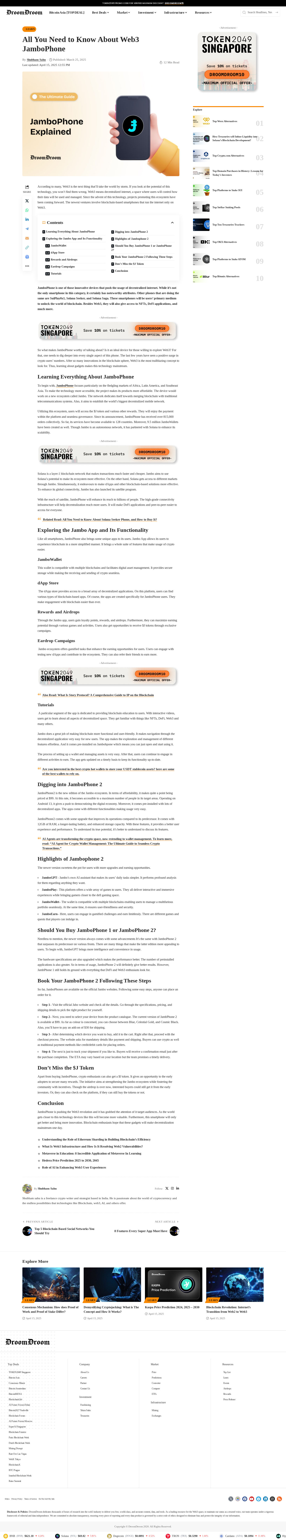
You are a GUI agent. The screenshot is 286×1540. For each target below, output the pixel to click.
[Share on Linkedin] (27, 219)
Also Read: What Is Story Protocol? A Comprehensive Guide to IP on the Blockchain (98, 695)
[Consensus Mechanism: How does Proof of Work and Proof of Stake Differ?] (51, 1284)
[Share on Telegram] (27, 228)
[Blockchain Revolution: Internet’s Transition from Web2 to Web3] (235, 1284)
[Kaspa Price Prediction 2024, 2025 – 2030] (173, 1284)
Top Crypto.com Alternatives (228, 155)
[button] (27, 247)
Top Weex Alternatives (224, 121)
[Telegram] (258, 1499)
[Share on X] (27, 200)
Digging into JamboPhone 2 (131, 231)
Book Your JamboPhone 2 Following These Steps (143, 256)
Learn (30, 29)
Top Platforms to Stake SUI (227, 190)
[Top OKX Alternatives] (201, 242)
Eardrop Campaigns (63, 266)
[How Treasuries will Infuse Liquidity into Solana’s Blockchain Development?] (201, 138)
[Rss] (279, 1499)
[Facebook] (244, 1499)
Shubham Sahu (36, 59)
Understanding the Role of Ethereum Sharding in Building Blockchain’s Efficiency (96, 1139)
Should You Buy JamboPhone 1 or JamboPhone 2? (141, 247)
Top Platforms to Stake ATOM (229, 259)
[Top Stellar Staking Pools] (201, 207)
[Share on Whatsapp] (27, 210)
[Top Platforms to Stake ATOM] (201, 259)
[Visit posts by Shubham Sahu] (27, 1189)
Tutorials (56, 273)
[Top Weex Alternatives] (201, 121)
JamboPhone (65, 385)
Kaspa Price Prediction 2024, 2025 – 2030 (172, 1307)
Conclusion (121, 270)
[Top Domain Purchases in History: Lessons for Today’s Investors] (201, 173)
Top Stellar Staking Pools (226, 207)
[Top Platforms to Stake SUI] (201, 190)
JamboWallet (58, 245)
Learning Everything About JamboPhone (70, 231)
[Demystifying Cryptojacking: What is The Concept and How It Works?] (112, 1284)
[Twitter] (230, 1499)
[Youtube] (251, 1499)
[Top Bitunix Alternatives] (201, 276)
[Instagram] (172, 1188)
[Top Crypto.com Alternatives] (201, 155)
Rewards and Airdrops (64, 259)
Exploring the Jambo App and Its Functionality (74, 238)
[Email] (27, 238)
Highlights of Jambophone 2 (131, 238)
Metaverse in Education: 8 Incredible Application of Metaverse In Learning (91, 1153)
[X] (167, 1188)
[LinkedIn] (177, 1188)
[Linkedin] (265, 1499)
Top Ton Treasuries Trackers (228, 224)
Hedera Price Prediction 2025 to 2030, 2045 (70, 1160)
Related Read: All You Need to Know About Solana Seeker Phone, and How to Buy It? (99, 519)
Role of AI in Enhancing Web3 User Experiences (74, 1167)
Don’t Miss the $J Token (129, 263)
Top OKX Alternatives (224, 241)
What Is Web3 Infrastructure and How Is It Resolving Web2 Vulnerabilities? (92, 1146)
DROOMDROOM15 (174, 3)
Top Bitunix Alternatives (225, 276)
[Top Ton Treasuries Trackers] (201, 225)
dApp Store (57, 252)
